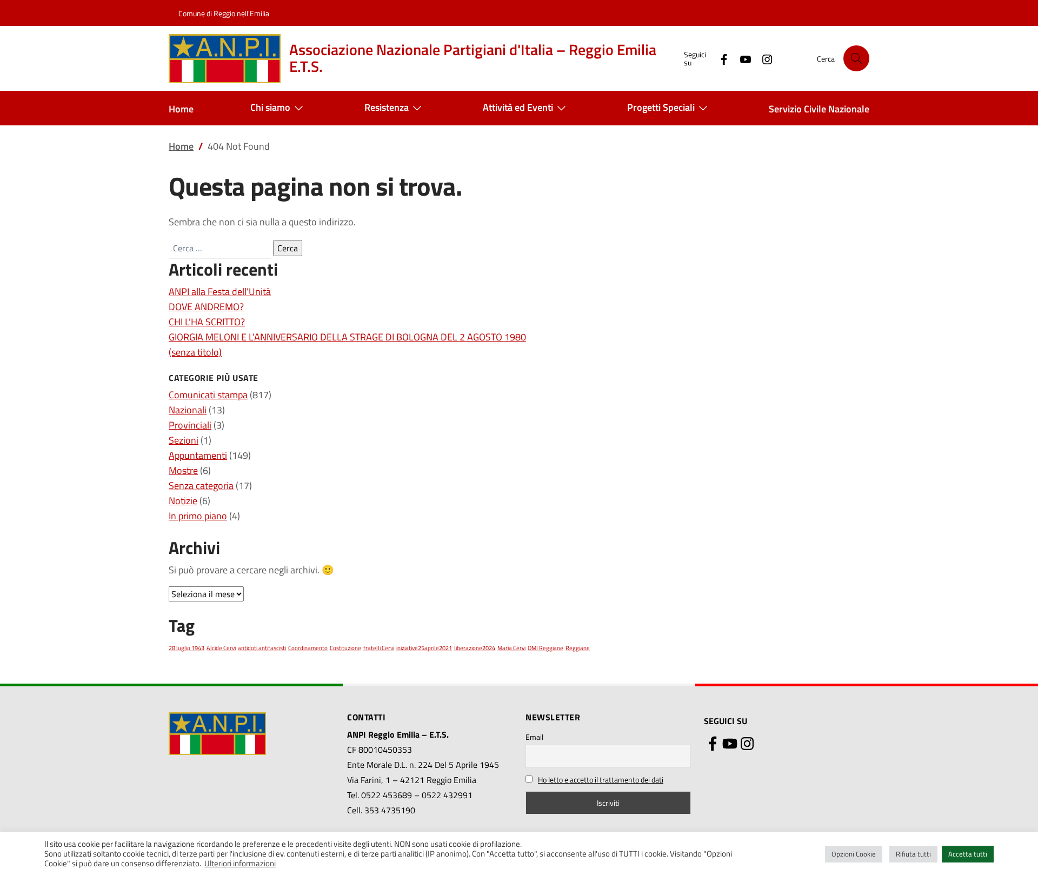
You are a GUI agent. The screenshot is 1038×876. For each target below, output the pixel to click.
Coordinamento (308, 648)
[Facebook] (719, 58)
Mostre (183, 470)
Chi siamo (270, 107)
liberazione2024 (474, 648)
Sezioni (183, 440)
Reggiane (577, 648)
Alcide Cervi (221, 648)
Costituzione (345, 648)
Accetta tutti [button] (967, 853)
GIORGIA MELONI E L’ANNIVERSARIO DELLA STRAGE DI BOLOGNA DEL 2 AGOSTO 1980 (347, 337)
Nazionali (188, 410)
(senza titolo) (195, 352)
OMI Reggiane (545, 648)
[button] (856, 58)
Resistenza (386, 107)
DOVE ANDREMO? (206, 306)
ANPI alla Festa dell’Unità (220, 291)
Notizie (183, 500)
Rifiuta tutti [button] (913, 853)
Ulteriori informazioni (240, 863)
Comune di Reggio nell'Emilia (223, 13)
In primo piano (198, 516)
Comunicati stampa (208, 394)
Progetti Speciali (661, 107)
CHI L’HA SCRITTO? (207, 322)
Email (534, 737)
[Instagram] (763, 58)
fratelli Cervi (378, 648)
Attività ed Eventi (518, 107)
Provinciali (190, 425)
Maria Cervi (511, 648)
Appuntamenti (198, 455)
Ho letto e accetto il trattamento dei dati (600, 779)
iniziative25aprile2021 (424, 648)
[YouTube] (741, 58)
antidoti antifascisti (262, 648)
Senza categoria (201, 485)
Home (181, 109)
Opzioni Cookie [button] (853, 853)
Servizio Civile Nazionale (819, 109)
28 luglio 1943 (186, 648)
